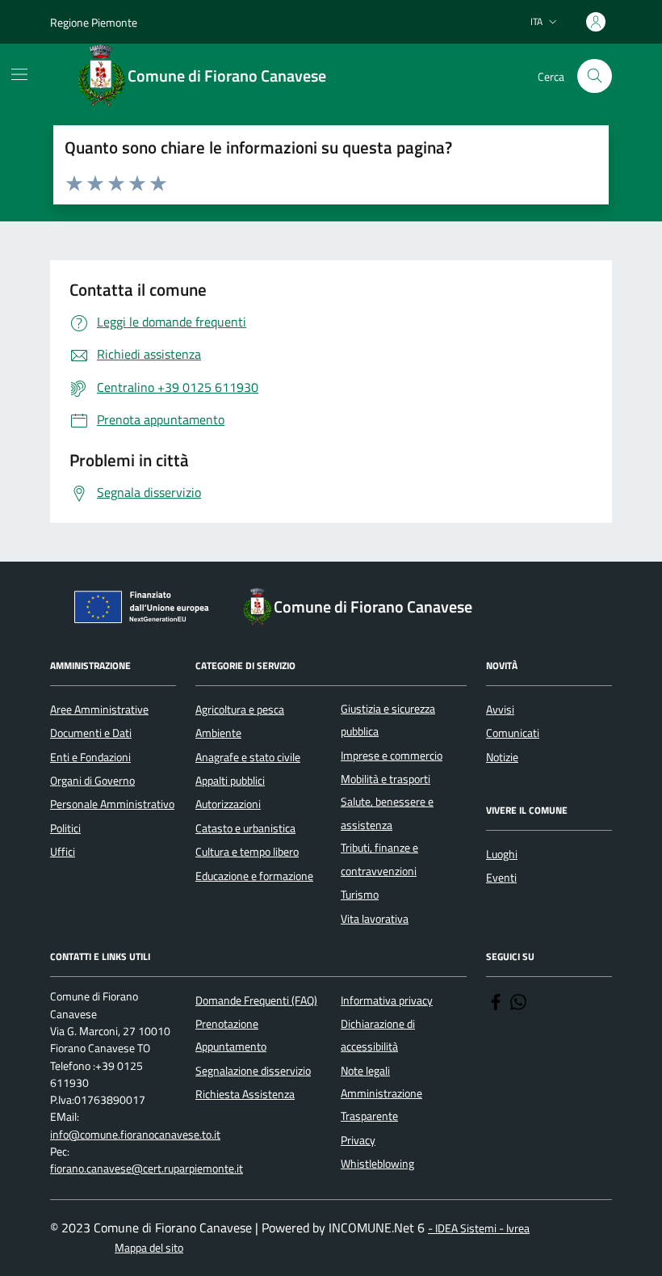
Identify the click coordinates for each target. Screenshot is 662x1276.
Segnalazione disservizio (253, 1071)
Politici (65, 828)
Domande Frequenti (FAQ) (256, 1000)
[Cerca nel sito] (594, 76)
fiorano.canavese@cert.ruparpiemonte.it (146, 1168)
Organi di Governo (92, 781)
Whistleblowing (377, 1164)
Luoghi (501, 854)
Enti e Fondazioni (90, 757)
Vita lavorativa (375, 919)
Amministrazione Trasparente (381, 1104)
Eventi (501, 877)
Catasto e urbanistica (245, 828)
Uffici (62, 852)
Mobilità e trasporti (385, 779)
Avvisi (500, 709)
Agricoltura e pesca (239, 709)
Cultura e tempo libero (247, 852)
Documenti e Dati (91, 733)
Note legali (365, 1071)
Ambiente (218, 733)
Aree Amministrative (99, 709)
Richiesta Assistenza (245, 1094)
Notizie (502, 757)
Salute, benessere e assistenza (387, 813)
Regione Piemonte (93, 22)
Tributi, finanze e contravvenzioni (379, 859)
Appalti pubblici (230, 781)
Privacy (358, 1140)
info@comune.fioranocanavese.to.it (135, 1135)
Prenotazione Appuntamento (230, 1035)
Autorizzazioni (228, 804)
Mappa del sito (149, 1248)
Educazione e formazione (254, 876)
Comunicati (512, 733)
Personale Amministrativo (112, 804)
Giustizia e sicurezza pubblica (388, 720)
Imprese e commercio (391, 755)
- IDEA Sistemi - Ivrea (479, 1228)
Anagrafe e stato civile (247, 757)
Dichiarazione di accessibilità (378, 1035)
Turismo (360, 894)
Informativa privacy (387, 1000)
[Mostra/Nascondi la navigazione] (19, 74)
